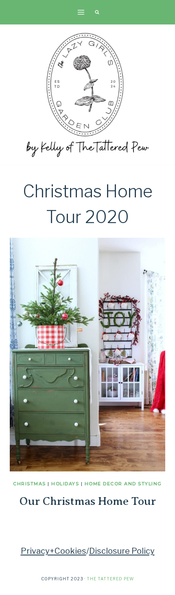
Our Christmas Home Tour (88, 501)
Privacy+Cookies (53, 551)
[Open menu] (81, 12)
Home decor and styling (123, 484)
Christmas (29, 484)
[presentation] (87, 354)
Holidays (65, 484)
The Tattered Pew (110, 578)
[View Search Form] (96, 12)
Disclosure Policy (122, 551)
